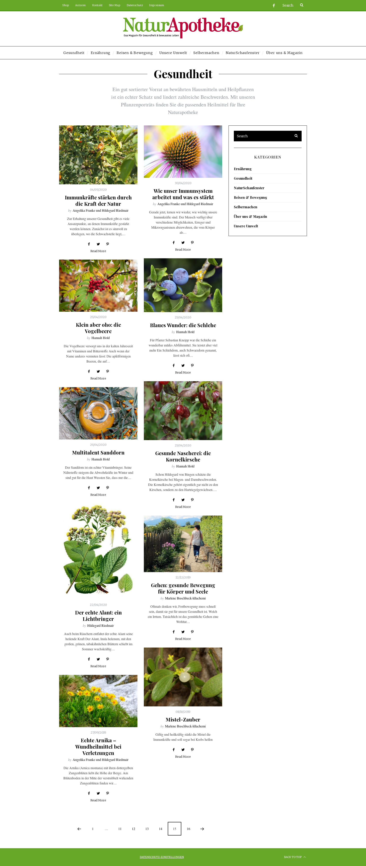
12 (133, 828)
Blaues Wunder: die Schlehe (183, 325)
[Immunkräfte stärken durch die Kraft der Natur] (98, 154)
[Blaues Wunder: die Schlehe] (183, 285)
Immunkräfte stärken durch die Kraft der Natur (98, 200)
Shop (65, 5)
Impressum (156, 5)
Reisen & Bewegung (250, 197)
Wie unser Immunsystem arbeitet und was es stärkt (183, 193)
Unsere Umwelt (246, 226)
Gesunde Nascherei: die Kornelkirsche (183, 456)
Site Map (114, 5)
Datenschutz (135, 5)
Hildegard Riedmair (100, 625)
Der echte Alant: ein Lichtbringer (98, 615)
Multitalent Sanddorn (98, 452)
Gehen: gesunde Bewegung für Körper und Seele (183, 588)
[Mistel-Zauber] (183, 677)
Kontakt (97, 5)
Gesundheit (243, 178)
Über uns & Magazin (250, 216)
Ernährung (243, 169)
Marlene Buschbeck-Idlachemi (185, 598)
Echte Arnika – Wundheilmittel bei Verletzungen (98, 746)
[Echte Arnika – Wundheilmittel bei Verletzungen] (98, 701)
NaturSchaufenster (249, 188)
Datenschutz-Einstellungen (162, 857)
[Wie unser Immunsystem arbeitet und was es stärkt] (183, 151)
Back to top (293, 857)
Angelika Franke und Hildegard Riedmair (100, 210)
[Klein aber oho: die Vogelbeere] (98, 286)
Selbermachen (245, 207)
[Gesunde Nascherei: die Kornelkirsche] (183, 410)
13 (147, 828)
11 (120, 828)
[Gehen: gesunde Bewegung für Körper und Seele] (183, 544)
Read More (98, 251)
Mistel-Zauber (183, 719)
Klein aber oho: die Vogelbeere (98, 327)
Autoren (80, 5)
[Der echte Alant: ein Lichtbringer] (98, 551)
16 (188, 828)
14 (160, 828)
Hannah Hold (185, 331)
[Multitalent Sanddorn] (98, 413)
